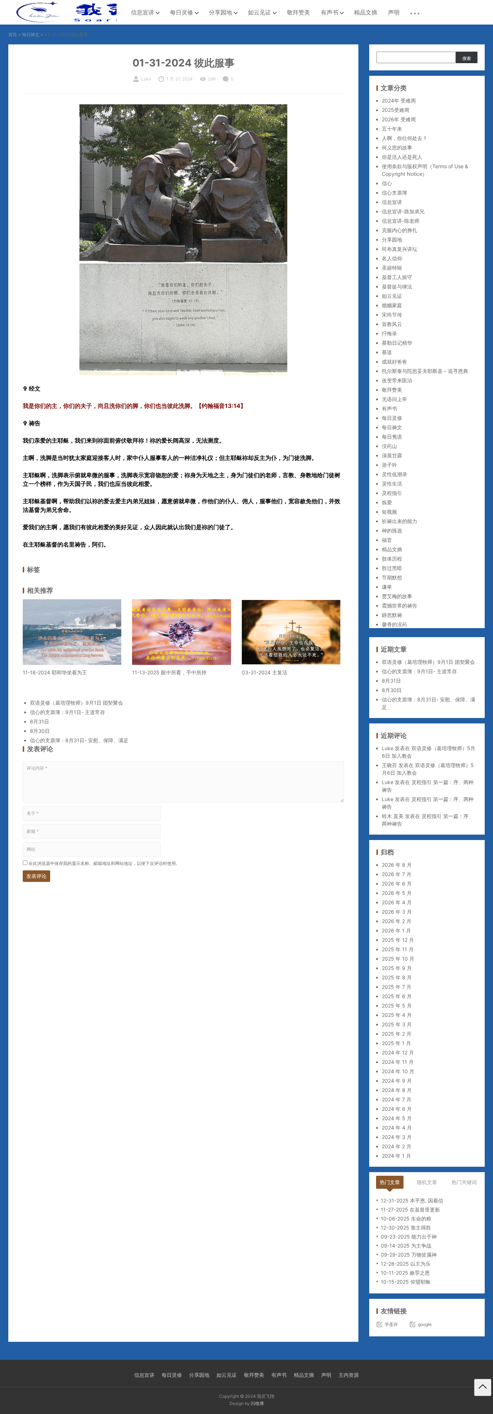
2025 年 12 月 (398, 940)
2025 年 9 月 (397, 968)
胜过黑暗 (392, 568)
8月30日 (40, 731)
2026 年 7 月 (396, 874)
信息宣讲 (142, 12)
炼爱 (387, 502)
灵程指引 (392, 493)
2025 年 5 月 (397, 1005)
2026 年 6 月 (397, 883)
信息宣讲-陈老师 (400, 221)
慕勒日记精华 (397, 343)
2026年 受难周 (399, 119)
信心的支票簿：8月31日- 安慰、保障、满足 (79, 740)
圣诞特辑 (392, 268)
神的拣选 (392, 530)
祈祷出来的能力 (399, 521)
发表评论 (36, 876)
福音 (387, 540)
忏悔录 (389, 333)
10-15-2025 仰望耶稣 (406, 1282)
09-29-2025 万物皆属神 (409, 1255)
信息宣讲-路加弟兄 (403, 211)
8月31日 (39, 721)
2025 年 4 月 (397, 1015)
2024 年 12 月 (398, 1052)
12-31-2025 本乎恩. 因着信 (412, 1200)
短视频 (389, 512)
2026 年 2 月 (396, 921)
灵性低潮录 (394, 474)
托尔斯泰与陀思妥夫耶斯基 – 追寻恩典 (425, 371)
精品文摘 (365, 12)
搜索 (466, 58)
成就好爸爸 (394, 361)
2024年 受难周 (399, 100)
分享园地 (220, 12)
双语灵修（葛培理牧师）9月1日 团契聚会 (76, 703)
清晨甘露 (392, 455)
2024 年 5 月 (397, 1118)
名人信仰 (392, 258)
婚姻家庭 (392, 305)
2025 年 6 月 (397, 996)
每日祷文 (30, 34)
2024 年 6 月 (397, 1109)
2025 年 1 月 (396, 1043)
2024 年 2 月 (396, 1146)
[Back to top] (482, 1387)
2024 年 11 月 (398, 1062)
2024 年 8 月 (397, 1090)
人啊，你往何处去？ (404, 138)
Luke (387, 748)
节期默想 (392, 577)
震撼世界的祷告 (399, 605)
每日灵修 (181, 12)
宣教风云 (392, 324)
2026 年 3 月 (397, 912)
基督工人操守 (397, 277)
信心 (387, 183)
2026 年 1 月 (396, 930)
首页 (12, 34)
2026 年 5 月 (397, 893)
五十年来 (392, 129)
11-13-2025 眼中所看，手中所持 (169, 672)
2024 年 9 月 (397, 1081)
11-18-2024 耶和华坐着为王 (55, 672)
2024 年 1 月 (396, 1156)
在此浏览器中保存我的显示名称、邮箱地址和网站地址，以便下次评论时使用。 (104, 863)
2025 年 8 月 (397, 977)
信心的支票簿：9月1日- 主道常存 (67, 712)
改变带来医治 (397, 380)
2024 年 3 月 (397, 1137)
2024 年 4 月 (397, 1127)
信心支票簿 (394, 193)
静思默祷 (392, 615)
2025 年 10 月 (398, 959)
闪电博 (257, 1403)
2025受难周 (395, 110)
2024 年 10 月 (398, 1071)
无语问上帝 (394, 399)
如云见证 (259, 12)
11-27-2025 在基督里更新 (410, 1209)
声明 (394, 12)
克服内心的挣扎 (399, 230)
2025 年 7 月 (396, 987)
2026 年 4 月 (397, 902)
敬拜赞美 (298, 12)
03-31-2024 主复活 (264, 672)
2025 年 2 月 (396, 1034)
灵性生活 (392, 483)
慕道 (387, 352)
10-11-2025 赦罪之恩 (405, 1273)
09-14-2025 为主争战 (406, 1246)
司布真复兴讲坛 (399, 249)
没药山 (389, 446)
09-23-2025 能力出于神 (409, 1237)
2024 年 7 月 (396, 1099)
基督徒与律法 (397, 286)
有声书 (329, 12)
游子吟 (389, 465)
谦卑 (387, 587)
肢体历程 (392, 559)
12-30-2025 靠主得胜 (406, 1227)
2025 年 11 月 (398, 949)
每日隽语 (392, 437)
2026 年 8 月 (397, 865)
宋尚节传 (392, 315)
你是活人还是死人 (402, 157)
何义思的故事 (397, 147)
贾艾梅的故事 (397, 596)
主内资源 (349, 1375)
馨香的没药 (394, 624)
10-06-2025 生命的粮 (406, 1218)
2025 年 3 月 (397, 1024)
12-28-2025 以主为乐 (406, 1264)
